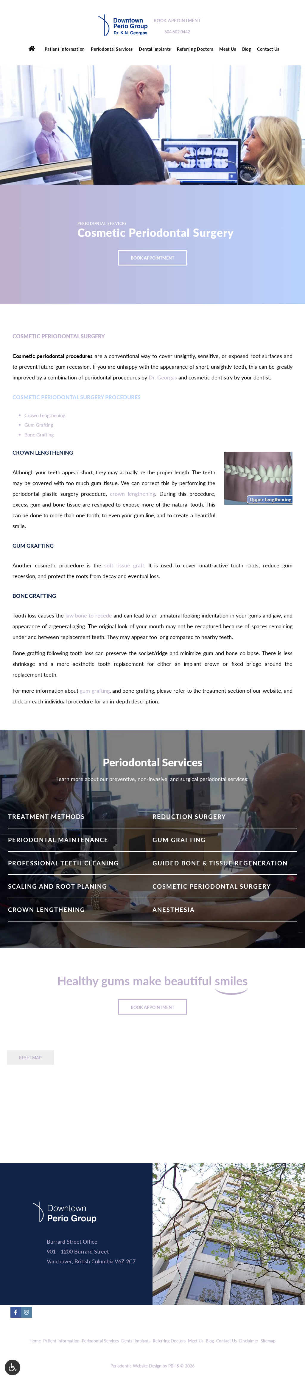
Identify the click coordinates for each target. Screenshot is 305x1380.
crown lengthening (132, 493)
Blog (246, 49)
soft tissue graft (124, 565)
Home (35, 1341)
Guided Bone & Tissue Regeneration (220, 863)
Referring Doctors (195, 49)
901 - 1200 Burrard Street (78, 1251)
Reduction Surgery (189, 816)
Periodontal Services (112, 49)
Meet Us (227, 49)
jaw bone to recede (89, 615)
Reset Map (30, 1058)
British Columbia (93, 1261)
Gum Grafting (38, 424)
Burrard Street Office (72, 1241)
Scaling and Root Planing (57, 886)
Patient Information (65, 49)
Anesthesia (173, 909)
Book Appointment (177, 20)
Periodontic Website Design (136, 1366)
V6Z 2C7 (125, 1261)
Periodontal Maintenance (58, 840)
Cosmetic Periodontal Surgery (211, 886)
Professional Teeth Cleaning (63, 863)
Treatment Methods (46, 816)
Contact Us (268, 49)
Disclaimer (248, 1341)
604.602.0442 (177, 32)
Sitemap (268, 1341)
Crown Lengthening (44, 415)
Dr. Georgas (163, 377)
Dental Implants (155, 49)
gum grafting (94, 690)
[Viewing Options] (12, 1367)
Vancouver (59, 1261)
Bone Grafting (39, 434)
